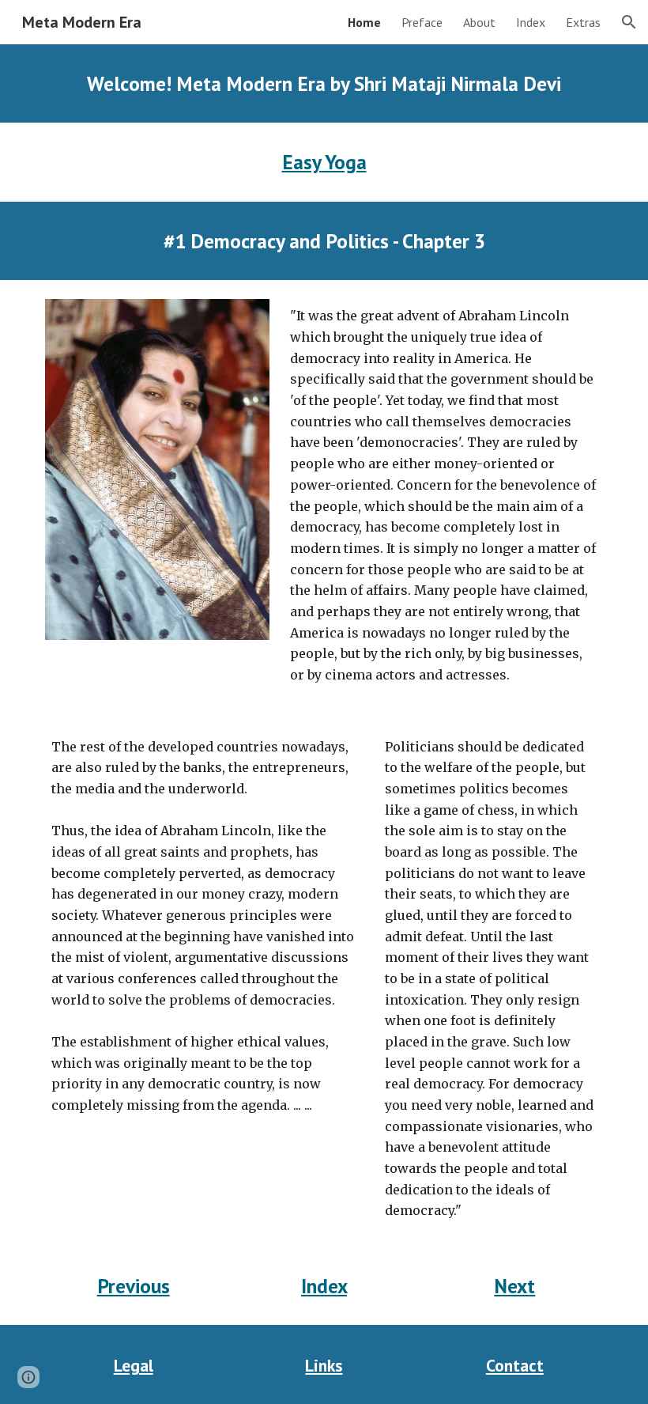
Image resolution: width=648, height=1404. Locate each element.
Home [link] (364, 22)
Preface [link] (422, 22)
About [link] (479, 22)
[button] (629, 22)
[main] (324, 83)
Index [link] (530, 22)
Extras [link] (583, 22)
